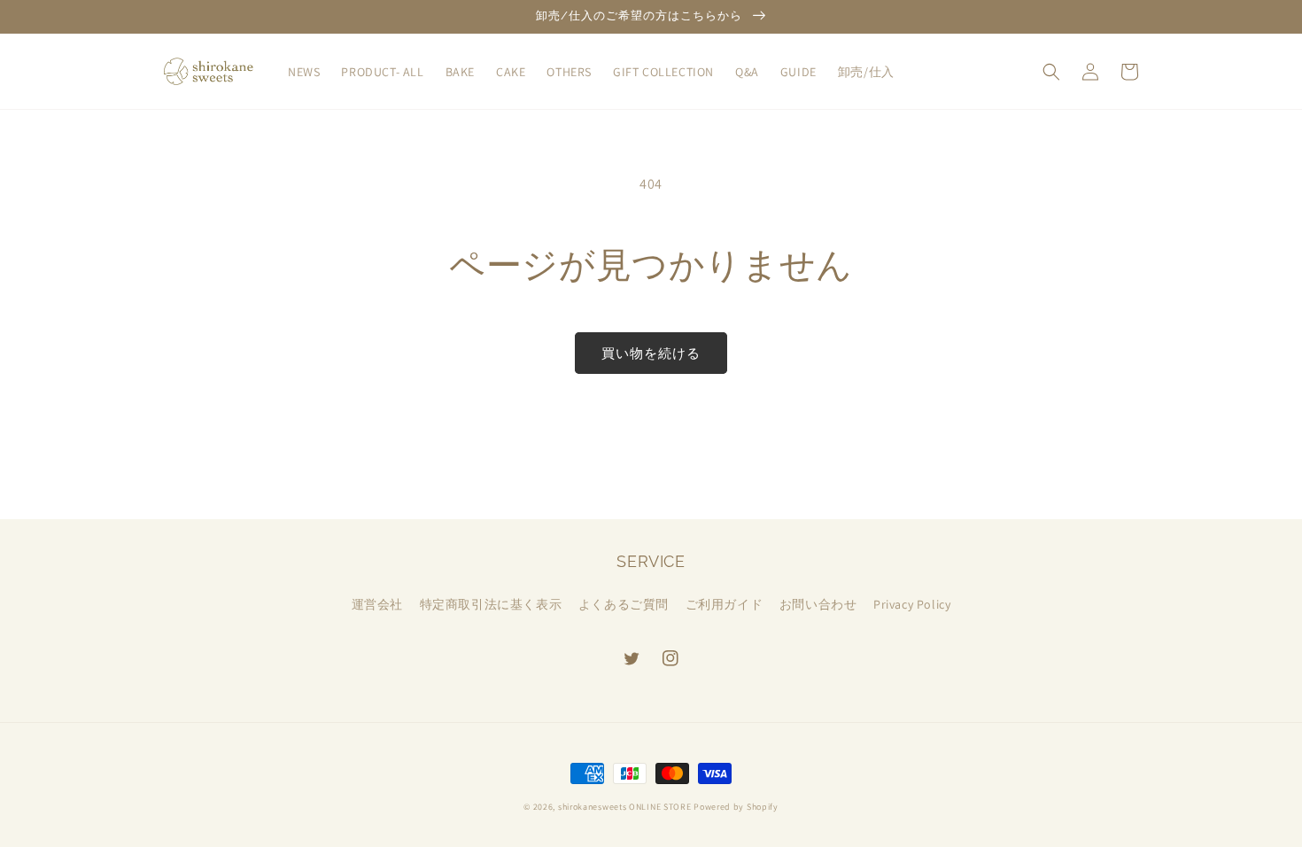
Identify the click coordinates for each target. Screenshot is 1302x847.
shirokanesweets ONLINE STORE (625, 806)
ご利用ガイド (724, 604)
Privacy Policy (911, 604)
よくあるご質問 (623, 604)
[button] (1051, 71)
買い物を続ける (651, 353)
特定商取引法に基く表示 (491, 604)
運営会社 (377, 604)
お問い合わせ (818, 604)
